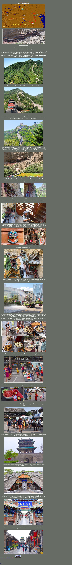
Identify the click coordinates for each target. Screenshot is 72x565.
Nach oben (2, 563)
